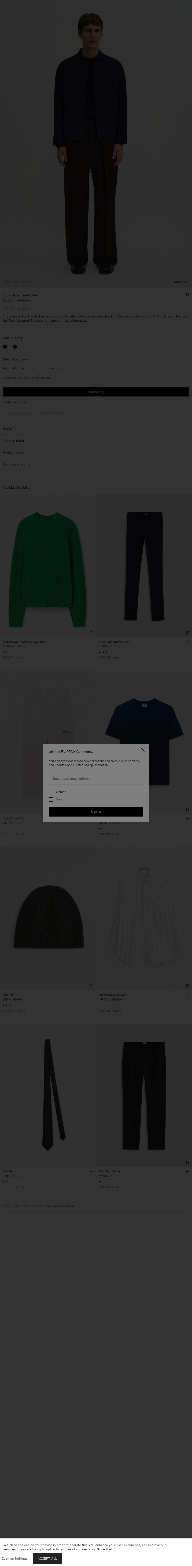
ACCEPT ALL (47, 1558)
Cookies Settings (14, 1558)
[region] (96, 1552)
